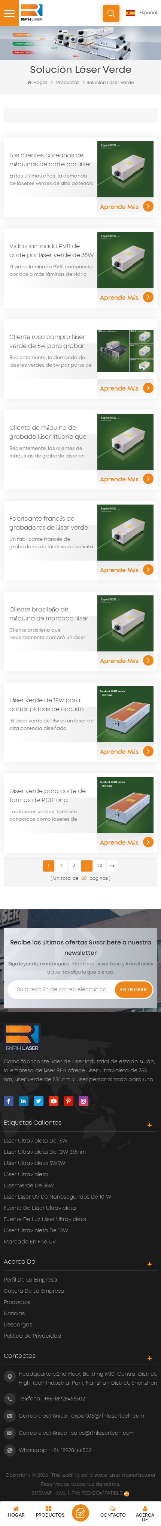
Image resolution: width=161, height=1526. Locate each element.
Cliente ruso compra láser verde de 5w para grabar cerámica (47, 342)
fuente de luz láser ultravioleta (45, 1219)
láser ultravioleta (26, 1174)
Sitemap (43, 1493)
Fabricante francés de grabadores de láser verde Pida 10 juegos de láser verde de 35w (48, 524)
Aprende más (119, 207)
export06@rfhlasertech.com (107, 1416)
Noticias (14, 1313)
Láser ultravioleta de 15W (35, 1141)
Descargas (18, 1325)
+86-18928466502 (64, 1399)
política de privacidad (32, 1336)
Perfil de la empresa (30, 1280)
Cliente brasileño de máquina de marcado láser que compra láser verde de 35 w (49, 615)
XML (61, 1493)
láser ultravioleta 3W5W (34, 1163)
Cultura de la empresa (34, 1291)
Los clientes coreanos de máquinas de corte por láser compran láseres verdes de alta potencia (50, 160)
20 (99, 866)
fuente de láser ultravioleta (40, 1208)
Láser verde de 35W (29, 1186)
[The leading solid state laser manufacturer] (32, 12)
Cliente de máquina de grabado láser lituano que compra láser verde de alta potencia (49, 433)
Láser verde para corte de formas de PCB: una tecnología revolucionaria (48, 796)
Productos (67, 83)
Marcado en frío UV (30, 1242)
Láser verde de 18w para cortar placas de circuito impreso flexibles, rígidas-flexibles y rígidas (47, 705)
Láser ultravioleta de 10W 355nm (45, 1152)
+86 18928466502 (71, 1450)
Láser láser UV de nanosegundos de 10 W (57, 1197)
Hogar (40, 83)
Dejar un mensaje (80, 1513)
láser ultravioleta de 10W (36, 1230)
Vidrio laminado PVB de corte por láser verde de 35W (51, 250)
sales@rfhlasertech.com (102, 1433)
